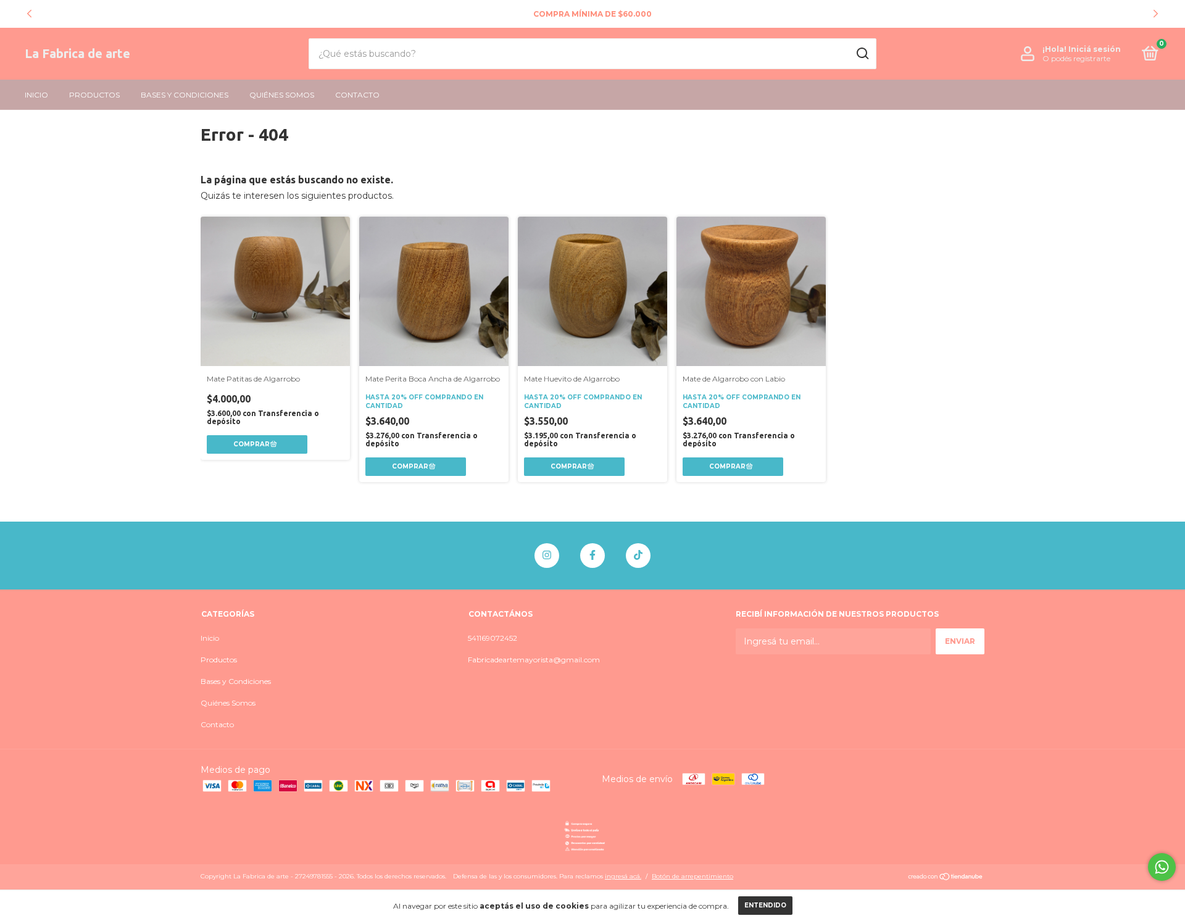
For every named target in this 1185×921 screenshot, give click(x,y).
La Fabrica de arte (77, 53)
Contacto (357, 94)
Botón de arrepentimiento (692, 876)
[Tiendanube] (945, 877)
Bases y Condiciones (184, 94)
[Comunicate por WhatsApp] (1162, 867)
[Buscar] (862, 54)
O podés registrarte (1076, 58)
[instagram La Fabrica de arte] (546, 555)
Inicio (36, 94)
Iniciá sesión (1094, 49)
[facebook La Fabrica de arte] (592, 555)
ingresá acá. (623, 876)
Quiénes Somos (281, 94)
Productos (94, 94)
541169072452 (492, 638)
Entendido (765, 905)
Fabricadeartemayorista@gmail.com (534, 659)
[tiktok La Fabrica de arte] (638, 555)
